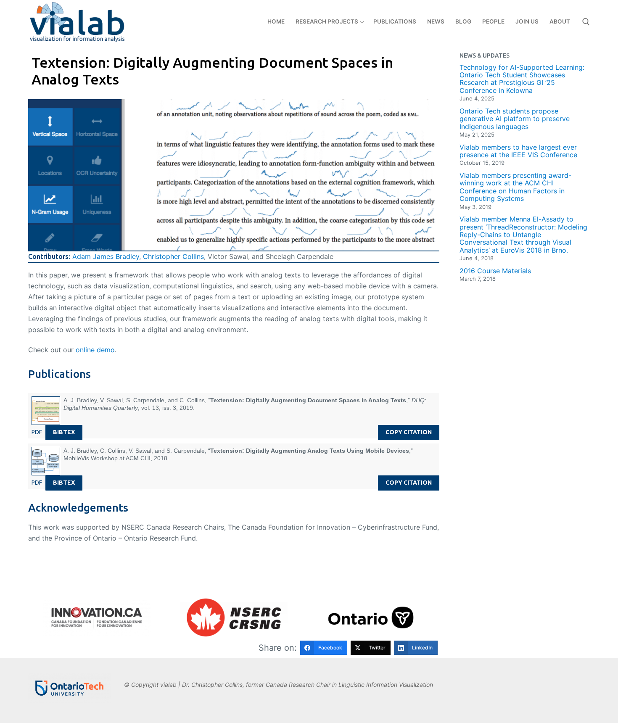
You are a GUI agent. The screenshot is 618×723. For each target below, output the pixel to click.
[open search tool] (586, 22)
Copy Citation (409, 432)
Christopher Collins (173, 256)
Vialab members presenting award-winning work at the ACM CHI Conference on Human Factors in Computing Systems (515, 187)
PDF (37, 432)
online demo (95, 350)
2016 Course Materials (495, 270)
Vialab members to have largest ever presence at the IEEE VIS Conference (518, 151)
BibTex (64, 432)
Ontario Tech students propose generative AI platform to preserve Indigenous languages (515, 118)
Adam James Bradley (105, 256)
